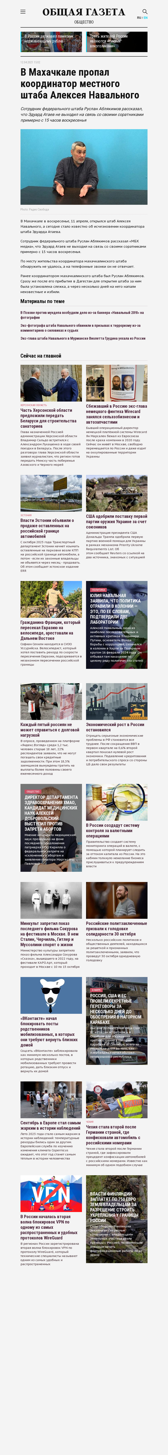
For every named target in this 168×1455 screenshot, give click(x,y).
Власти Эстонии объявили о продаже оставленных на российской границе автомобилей (47, 528)
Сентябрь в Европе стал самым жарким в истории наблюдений (50, 1125)
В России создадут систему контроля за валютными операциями (113, 830)
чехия (89, 1121)
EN (146, 18)
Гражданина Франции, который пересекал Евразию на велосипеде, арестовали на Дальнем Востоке (50, 630)
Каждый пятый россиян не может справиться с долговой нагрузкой (49, 730)
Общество (84, 22)
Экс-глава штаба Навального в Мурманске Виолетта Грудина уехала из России (82, 338)
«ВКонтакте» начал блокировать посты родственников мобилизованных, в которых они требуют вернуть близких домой (49, 1032)
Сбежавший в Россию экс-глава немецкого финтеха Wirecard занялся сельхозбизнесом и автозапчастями (116, 414)
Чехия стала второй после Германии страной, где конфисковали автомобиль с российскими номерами (113, 1134)
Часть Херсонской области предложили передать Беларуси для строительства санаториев (48, 418)
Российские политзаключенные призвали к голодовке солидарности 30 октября (116, 929)
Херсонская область (33, 405)
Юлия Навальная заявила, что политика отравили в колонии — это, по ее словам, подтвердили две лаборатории (115, 609)
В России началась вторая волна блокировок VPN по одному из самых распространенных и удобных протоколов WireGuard (48, 1227)
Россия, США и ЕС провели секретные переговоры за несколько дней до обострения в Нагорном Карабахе (115, 1009)
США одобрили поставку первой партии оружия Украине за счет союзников (116, 521)
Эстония (26, 515)
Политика (98, 589)
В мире (96, 990)
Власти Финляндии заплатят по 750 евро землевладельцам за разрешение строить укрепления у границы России (114, 1207)
